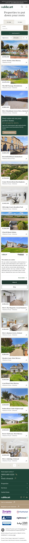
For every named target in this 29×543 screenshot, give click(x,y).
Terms (6, 538)
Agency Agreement (13, 538)
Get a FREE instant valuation (17, 2)
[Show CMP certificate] (6, 523)
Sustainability (23, 540)
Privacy (3, 538)
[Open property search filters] (25, 27)
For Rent (20, 22)
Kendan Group (23, 529)
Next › (18, 465)
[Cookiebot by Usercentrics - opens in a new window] (18, 255)
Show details (21, 277)
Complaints (21, 538)
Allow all (14, 282)
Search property (16, 33)
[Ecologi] (22, 523)
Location (4, 26)
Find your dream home (9, 132)
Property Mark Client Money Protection (10, 540)
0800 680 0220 (7, 474)
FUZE (14, 535)
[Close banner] (26, 254)
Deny (14, 287)
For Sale (9, 22)
